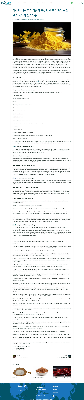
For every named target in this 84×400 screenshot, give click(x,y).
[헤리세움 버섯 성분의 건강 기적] (42, 371)
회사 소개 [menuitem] (25, 2)
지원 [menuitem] (38, 2)
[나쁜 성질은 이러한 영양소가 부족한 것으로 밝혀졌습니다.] (62, 371)
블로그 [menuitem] (43, 2)
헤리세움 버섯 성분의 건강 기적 (38, 377)
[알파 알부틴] (22, 371)
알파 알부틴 (15, 377)
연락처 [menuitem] (51, 2)
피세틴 (37, 81)
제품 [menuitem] (31, 2)
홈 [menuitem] (18, 2)
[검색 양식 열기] (82, 3)
